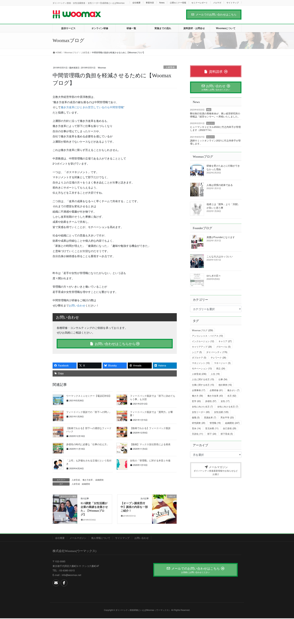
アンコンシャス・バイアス (207, 335)
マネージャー (222, 363)
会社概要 (136, 2)
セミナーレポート (199, 2)
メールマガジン (78, 538)
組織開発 (99, 479)
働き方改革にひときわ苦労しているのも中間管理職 (92, 107)
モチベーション (202, 368)
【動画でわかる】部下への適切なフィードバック (88, 429)
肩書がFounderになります (221, 237)
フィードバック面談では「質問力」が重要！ (151, 413)
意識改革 (210, 417)
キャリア (225, 341)
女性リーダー (201, 412)
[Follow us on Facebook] (64, 583)
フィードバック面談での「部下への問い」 (88, 412)
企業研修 (216, 390)
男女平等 (227, 417)
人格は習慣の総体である (220, 185)
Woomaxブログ (202, 330)
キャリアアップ (202, 346)
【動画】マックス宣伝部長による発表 (150, 444)
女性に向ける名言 (227, 406)
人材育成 (170, 67)
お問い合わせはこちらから (115, 343)
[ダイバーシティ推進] (65, 507)
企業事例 (198, 390)
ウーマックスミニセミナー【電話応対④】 (88, 395)
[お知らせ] (164, 507)
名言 (231, 395)
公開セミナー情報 (178, 2)
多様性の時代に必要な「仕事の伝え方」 (87, 444)
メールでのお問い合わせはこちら (216, 14)
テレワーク (218, 357)
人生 (215, 373)
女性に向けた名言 (202, 406)
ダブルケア (199, 357)
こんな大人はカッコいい (220, 256)
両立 (220, 368)
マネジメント (201, 363)
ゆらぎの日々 (214, 275)
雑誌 (208, 109)
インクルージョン (203, 341)
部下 (211, 433)
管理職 (215, 422)
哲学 (196, 401)
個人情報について (100, 538)
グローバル (223, 346)
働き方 (197, 395)
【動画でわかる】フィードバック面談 (150, 428)
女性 (225, 401)
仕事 (222, 379)
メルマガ (217, 2)
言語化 (197, 433)
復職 (196, 417)
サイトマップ (232, 2)
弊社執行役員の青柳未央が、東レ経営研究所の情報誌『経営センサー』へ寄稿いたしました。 (215, 115)
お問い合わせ (77, 305)
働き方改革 (88, 479)
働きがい (233, 390)
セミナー (210, 123)
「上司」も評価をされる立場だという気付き (88, 462)
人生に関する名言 (203, 379)
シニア (197, 352)
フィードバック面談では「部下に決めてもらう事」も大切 (152, 397)
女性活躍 (221, 412)
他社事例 (225, 384)
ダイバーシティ (216, 352)
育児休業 (211, 428)
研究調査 (198, 422)
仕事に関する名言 (203, 384)
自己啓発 (229, 428)
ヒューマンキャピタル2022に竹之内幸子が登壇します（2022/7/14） (215, 128)
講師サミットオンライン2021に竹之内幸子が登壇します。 (215, 142)
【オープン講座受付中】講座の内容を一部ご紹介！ (134, 507)
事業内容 (150, 2)
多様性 (210, 401)
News (162, 2)
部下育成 (227, 433)
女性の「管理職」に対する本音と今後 (150, 460)
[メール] (56, 583)
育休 (196, 428)
